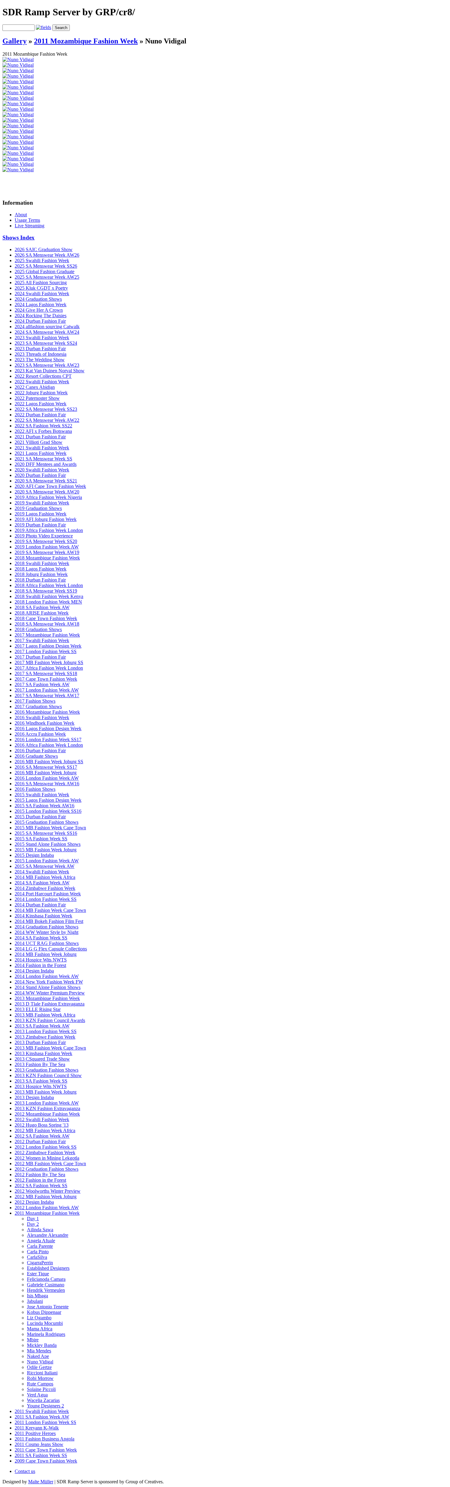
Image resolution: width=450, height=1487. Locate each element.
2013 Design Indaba (34, 1097)
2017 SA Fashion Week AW (42, 684)
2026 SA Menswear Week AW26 (47, 255)
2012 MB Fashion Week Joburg (46, 1196)
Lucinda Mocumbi (45, 1323)
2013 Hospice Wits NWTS (41, 1086)
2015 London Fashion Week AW (47, 860)
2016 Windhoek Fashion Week (44, 723)
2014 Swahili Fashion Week (42, 871)
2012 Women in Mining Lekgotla (47, 1158)
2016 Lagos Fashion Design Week (48, 728)
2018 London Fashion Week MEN (48, 601)
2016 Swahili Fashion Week (42, 717)
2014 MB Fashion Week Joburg (46, 954)
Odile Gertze (39, 1367)
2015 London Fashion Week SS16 (48, 811)
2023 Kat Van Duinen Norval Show (49, 370)
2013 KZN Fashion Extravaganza (47, 1108)
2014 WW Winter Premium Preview (50, 992)
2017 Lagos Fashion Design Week (48, 646)
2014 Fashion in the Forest (40, 965)
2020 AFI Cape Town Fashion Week (50, 486)
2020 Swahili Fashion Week (42, 469)
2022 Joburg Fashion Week (41, 392)
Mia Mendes (39, 1350)
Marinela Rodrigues (46, 1334)
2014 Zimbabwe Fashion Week (45, 888)
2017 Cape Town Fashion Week (46, 679)
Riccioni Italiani (42, 1372)
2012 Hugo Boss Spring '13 (42, 1125)
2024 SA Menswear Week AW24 (47, 332)
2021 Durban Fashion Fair (40, 436)
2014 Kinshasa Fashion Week (43, 915)
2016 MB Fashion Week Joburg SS (49, 761)
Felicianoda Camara (46, 1279)
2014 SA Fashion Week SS (41, 937)
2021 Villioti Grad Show (38, 442)
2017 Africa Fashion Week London (49, 668)
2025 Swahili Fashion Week (42, 260)
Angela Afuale (41, 1240)
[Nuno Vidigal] (18, 59)
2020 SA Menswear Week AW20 (47, 491)
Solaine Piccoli (41, 1389)
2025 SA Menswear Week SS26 (46, 266)
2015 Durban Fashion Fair (40, 816)
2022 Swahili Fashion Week (42, 381)
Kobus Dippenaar (44, 1312)
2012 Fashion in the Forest (40, 1180)
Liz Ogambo (39, 1317)
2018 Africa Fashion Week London (49, 585)
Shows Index (18, 237)
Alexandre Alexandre (47, 1235)
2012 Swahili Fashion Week (42, 1119)
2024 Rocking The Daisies (40, 315)
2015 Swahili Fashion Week (42, 794)
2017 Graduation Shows (38, 706)
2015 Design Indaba (34, 855)
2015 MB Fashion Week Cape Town (50, 827)
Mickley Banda (42, 1345)
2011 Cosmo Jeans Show (39, 1444)
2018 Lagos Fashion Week (40, 568)
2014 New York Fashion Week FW (49, 981)
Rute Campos (40, 1383)
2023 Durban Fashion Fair (40, 348)
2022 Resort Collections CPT (43, 376)
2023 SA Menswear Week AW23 (47, 365)
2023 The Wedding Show (40, 359)
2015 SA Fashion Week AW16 (44, 805)
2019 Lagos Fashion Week (40, 513)
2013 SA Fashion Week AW (42, 1025)
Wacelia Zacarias (43, 1400)
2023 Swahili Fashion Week (42, 337)
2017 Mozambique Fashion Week (47, 635)
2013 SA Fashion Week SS (41, 1081)
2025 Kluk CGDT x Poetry (41, 288)
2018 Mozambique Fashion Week (47, 557)
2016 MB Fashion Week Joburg (46, 772)
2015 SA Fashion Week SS (41, 838)
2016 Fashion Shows (35, 789)
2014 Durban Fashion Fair (40, 904)
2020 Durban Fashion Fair (40, 475)
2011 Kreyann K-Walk (37, 1427)
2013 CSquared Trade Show (42, 1058)
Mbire (33, 1339)
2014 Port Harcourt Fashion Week (48, 893)
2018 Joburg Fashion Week (41, 574)
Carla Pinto (38, 1251)
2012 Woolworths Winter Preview (48, 1191)
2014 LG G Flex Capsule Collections (51, 948)
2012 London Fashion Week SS (46, 1147)
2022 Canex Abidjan (35, 387)
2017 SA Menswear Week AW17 (47, 695)
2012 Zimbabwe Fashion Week (45, 1152)
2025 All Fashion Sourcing (41, 282)
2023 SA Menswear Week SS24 (46, 343)
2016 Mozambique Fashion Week (47, 712)
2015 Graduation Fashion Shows (46, 822)
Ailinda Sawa (40, 1229)
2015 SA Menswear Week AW (44, 866)
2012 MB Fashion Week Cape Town (50, 1163)
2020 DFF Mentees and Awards (46, 464)
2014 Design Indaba (34, 970)
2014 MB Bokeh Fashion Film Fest (49, 921)
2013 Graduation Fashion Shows (46, 1069)
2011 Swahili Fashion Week (42, 1411)
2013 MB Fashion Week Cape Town (50, 1047)
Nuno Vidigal (40, 1361)
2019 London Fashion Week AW (47, 546)
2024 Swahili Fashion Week (42, 293)
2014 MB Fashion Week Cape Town (50, 910)
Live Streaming (29, 225)
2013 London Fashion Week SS (46, 1031)
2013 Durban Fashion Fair (40, 1042)
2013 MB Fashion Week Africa (45, 1014)
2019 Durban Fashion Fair (40, 524)
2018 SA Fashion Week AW (42, 607)
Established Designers (48, 1268)
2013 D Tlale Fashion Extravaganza (49, 1003)
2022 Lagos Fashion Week (40, 403)
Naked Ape (38, 1356)
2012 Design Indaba (34, 1202)
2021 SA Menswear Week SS (43, 458)
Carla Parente (40, 1246)
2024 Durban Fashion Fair (40, 321)
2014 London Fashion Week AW (47, 976)
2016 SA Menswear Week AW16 (47, 783)
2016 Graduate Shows (36, 756)
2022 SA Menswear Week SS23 (46, 409)
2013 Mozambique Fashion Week (47, 998)
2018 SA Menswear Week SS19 (46, 590)
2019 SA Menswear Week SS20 (46, 541)
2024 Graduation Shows (38, 299)
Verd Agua (37, 1394)
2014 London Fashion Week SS (46, 899)
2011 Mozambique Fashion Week (86, 41)
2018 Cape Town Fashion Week (46, 618)
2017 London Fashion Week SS (46, 651)
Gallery (14, 41)
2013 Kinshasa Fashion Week (43, 1053)
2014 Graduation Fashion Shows (46, 926)
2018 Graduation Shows (38, 629)
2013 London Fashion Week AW (47, 1103)
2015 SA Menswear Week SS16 (46, 833)
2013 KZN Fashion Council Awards (50, 1020)
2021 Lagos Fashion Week (40, 453)
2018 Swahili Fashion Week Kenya (49, 596)
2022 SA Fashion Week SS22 (43, 425)
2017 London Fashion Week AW (47, 690)
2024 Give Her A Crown (39, 310)
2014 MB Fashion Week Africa (45, 877)
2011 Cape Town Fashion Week (46, 1449)
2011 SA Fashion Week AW (42, 1416)
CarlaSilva (37, 1257)
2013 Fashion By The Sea (40, 1064)
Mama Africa (39, 1328)
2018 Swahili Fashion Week (42, 563)
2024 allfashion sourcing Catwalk (47, 326)
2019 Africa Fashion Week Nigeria (48, 497)
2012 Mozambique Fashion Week (47, 1114)
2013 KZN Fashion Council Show (48, 1075)
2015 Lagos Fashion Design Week (48, 800)
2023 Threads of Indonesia (40, 354)
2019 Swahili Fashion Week (42, 502)
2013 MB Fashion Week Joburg (46, 1092)
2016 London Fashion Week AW (47, 778)
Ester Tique (38, 1273)
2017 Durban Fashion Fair (40, 657)
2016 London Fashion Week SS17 (48, 739)
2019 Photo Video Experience (44, 535)
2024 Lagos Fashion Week (40, 304)
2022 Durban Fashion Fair (40, 414)
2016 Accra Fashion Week (40, 734)
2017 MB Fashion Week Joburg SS (49, 662)
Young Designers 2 (45, 1405)
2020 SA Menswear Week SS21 (46, 480)
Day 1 (33, 1218)
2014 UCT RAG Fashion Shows (47, 943)
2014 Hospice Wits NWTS (41, 959)
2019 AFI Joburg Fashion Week (46, 519)
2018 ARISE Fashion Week (42, 612)
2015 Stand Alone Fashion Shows (48, 844)
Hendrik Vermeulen (46, 1290)
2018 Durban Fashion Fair (40, 579)
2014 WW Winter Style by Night (46, 932)
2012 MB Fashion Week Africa (45, 1130)
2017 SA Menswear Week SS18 (46, 673)
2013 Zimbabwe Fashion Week (45, 1036)
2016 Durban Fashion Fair (40, 750)
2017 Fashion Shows (35, 701)
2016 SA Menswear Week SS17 (46, 767)
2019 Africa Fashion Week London (49, 530)
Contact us (25, 1471)
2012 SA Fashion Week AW (42, 1136)
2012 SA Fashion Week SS (41, 1185)
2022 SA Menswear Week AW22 (47, 420)
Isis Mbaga (37, 1295)
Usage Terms (27, 220)
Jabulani (35, 1301)
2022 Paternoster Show (37, 398)
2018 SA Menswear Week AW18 (47, 623)
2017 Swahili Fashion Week (42, 640)
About (21, 214)
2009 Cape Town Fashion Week (46, 1460)
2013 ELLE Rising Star (38, 1009)
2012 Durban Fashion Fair (40, 1141)
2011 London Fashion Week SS (45, 1422)
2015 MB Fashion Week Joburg (46, 849)
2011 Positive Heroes (35, 1433)
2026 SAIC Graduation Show (44, 249)
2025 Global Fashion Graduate (44, 271)
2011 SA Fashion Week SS (41, 1455)
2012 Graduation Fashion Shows (46, 1169)
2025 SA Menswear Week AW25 (47, 277)
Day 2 (33, 1224)
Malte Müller (40, 1481)
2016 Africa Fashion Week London (49, 745)
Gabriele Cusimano (45, 1284)
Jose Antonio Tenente (48, 1306)
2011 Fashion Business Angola (44, 1438)
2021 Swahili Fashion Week (42, 447)
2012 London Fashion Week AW (47, 1207)
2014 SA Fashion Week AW (42, 882)
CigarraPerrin (40, 1262)
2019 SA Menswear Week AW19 (47, 552)
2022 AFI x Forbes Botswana (43, 431)
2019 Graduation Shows (38, 508)
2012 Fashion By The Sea (40, 1174)
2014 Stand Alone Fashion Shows (48, 987)
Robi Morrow (40, 1378)
